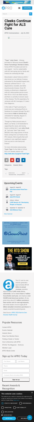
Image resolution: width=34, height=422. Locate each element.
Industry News (17, 165)
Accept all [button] (9, 418)
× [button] (32, 392)
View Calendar (8, 214)
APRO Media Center (8, 351)
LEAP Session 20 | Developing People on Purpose (19, 203)
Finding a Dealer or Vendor (10, 339)
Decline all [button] (24, 418)
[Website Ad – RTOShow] (18, 258)
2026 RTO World (15, 197)
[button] (19, 8)
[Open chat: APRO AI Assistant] (29, 417)
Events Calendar (7, 330)
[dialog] (17, 406)
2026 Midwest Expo (16, 210)
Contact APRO (6, 327)
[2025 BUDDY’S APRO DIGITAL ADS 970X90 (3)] (17, 2)
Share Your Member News (10, 336)
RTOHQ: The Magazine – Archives (13, 345)
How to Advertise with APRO (11, 342)
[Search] (30, 13)
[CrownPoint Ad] (15, 233)
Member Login (7, 348)
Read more (16, 400)
